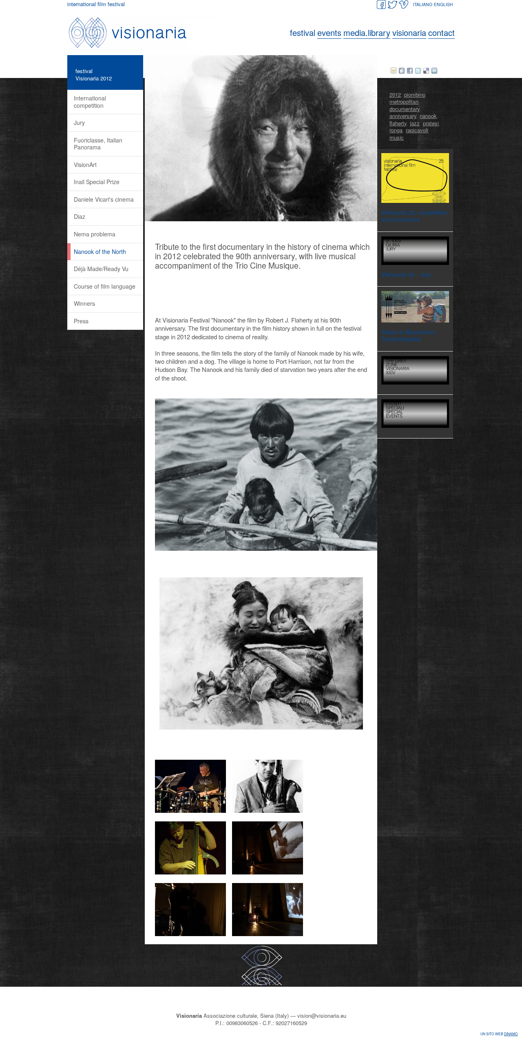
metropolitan (403, 101)
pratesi (431, 123)
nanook (428, 116)
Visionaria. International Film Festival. (144, 32)
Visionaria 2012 (93, 78)
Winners (84, 303)
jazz (415, 123)
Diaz (79, 216)
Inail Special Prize (96, 182)
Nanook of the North (100, 251)
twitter (418, 70)
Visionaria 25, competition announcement (414, 216)
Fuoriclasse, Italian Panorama (98, 143)
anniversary (402, 116)
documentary (404, 109)
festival (84, 71)
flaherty (398, 123)
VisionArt (85, 164)
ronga (396, 130)
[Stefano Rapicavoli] (190, 810)
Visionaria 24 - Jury (406, 274)
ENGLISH (443, 4)
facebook (410, 70)
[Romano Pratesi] (267, 810)
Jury (79, 122)
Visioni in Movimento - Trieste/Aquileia (409, 335)
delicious (426, 70)
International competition (90, 101)
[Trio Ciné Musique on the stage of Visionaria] (267, 872)
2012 (395, 94)
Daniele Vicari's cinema (104, 199)
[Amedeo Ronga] (190, 872)
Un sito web (499, 1033)
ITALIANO (422, 4)
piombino (414, 94)
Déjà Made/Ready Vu (101, 269)
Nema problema (94, 234)
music (396, 137)
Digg (401, 70)
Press (81, 321)
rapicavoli (417, 130)
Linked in (434, 70)
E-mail (393, 70)
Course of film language (104, 286)
